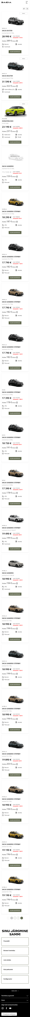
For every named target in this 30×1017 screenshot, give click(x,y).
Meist (3, 1000)
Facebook (6, 1008)
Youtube (10, 1008)
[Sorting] (24, 8)
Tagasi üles (14, 990)
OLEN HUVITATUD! (15, 52)
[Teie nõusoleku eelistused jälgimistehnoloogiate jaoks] (9, 1014)
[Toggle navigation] (27, 2)
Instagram (2, 1008)
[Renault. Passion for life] (6, 2)
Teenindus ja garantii (7, 996)
